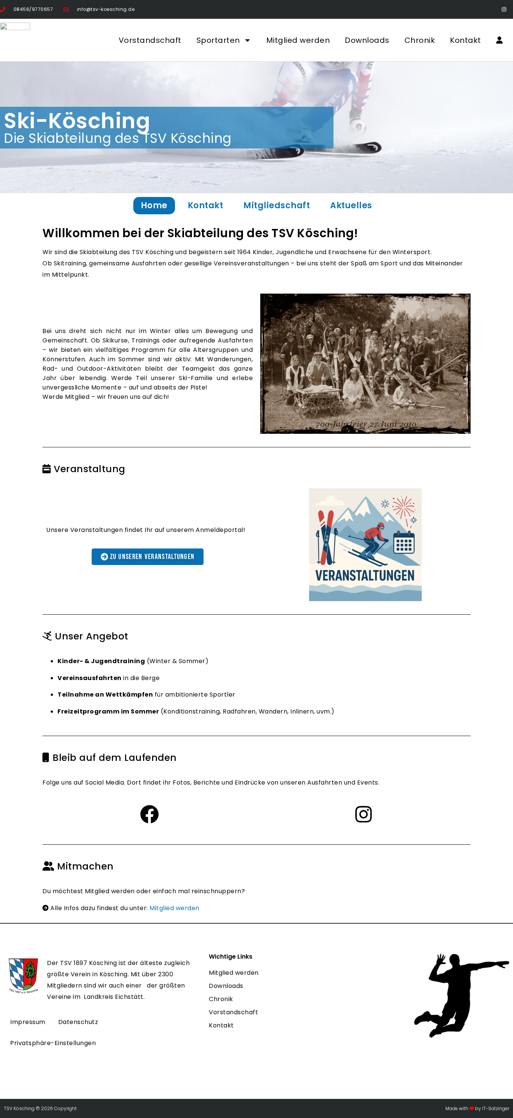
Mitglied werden (298, 40)
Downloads (367, 40)
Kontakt (465, 40)
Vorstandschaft (150, 40)
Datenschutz (78, 1022)
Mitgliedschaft (276, 205)
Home (154, 205)
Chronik (419, 40)
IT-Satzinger (495, 1108)
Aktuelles (351, 205)
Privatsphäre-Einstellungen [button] (53, 1043)
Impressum (27, 1022)
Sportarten (218, 40)
